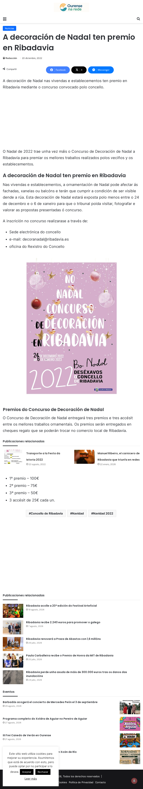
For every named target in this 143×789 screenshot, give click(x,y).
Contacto (100, 782)
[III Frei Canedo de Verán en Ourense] (130, 740)
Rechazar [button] (43, 771)
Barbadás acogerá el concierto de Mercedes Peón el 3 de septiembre (50, 702)
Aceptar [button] (26, 771)
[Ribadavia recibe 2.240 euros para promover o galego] (13, 627)
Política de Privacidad (81, 782)
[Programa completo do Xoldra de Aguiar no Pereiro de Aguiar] (130, 724)
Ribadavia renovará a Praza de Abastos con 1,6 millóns (63, 639)
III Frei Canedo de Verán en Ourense (27, 735)
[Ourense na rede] (71, 7)
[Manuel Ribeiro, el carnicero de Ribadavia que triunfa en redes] (84, 457)
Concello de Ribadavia (47, 513)
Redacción (11, 58)
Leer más (31, 778)
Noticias (9, 28)
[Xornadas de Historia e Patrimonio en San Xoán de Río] (130, 757)
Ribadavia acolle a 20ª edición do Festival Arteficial (61, 606)
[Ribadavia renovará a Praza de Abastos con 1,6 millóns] (13, 644)
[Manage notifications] (134, 781)
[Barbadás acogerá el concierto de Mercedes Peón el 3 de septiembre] (130, 707)
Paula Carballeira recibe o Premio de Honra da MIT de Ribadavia (69, 655)
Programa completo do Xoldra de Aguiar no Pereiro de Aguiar (45, 719)
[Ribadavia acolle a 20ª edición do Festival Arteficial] (13, 611)
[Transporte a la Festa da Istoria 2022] (13, 457)
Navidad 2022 (103, 513)
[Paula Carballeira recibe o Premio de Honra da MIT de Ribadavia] (13, 661)
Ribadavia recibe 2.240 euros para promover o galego (63, 622)
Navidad (78, 513)
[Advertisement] (71, 121)
